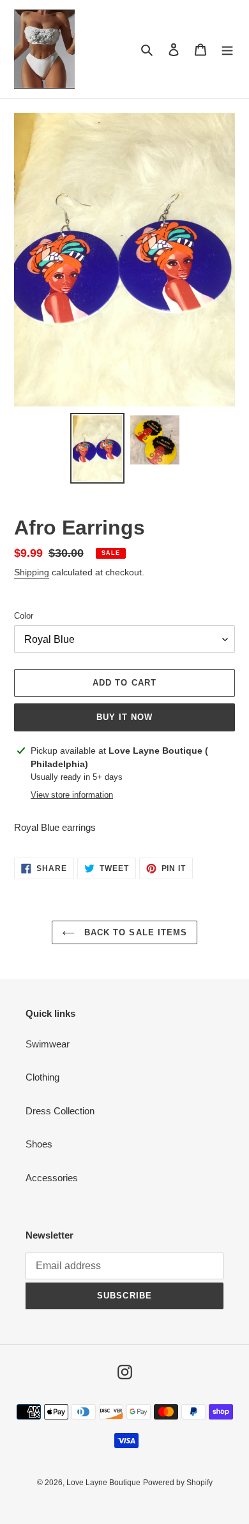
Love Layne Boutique (103, 1482)
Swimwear (48, 1044)
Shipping (31, 572)
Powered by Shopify (178, 1482)
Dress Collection (60, 1110)
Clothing (42, 1077)
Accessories (52, 1177)
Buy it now (124, 717)
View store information (72, 795)
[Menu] (227, 49)
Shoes (39, 1144)
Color (23, 616)
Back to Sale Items (134, 932)
